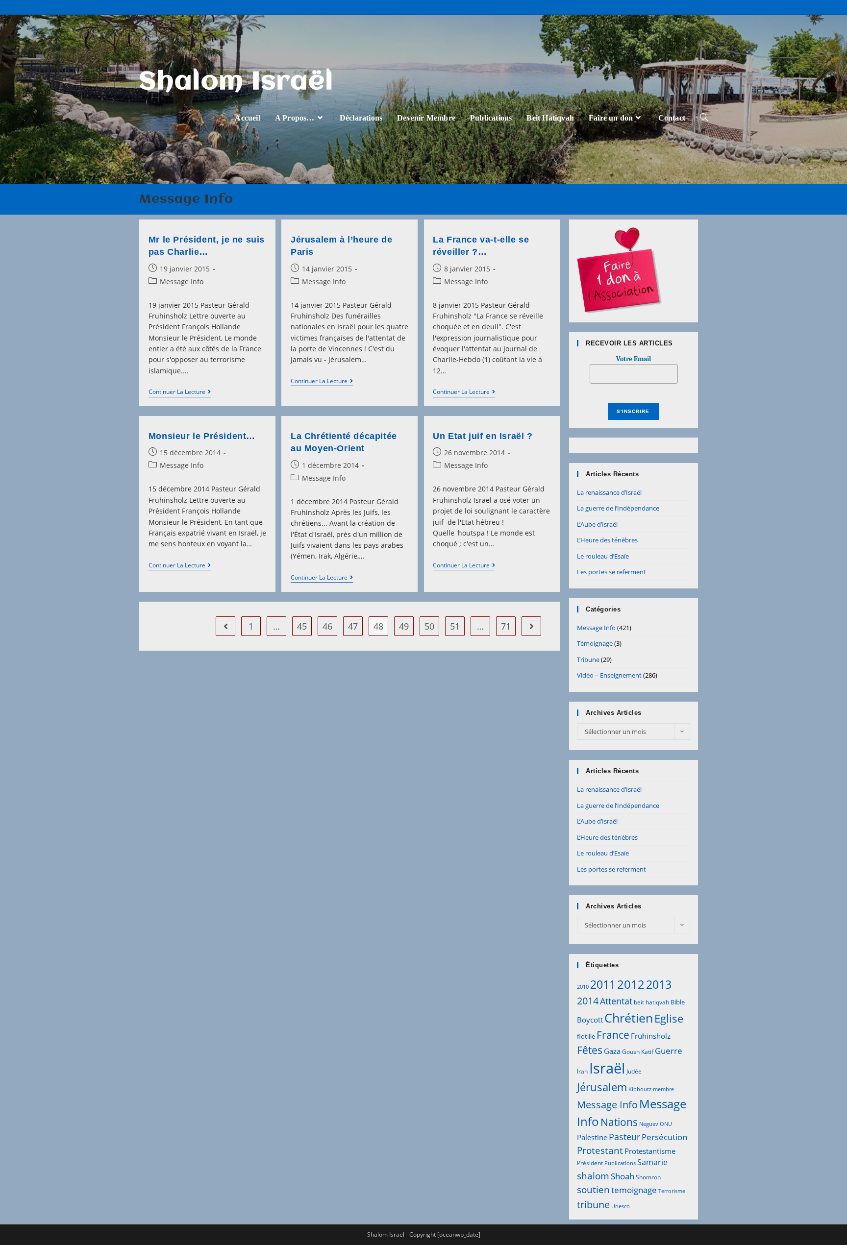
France (613, 1034)
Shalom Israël (236, 82)
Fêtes (589, 1050)
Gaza (612, 1051)
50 (429, 626)
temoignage (634, 1190)
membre (663, 1089)
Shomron (648, 1177)
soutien (593, 1189)
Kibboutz (639, 1089)
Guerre (668, 1050)
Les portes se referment (611, 571)
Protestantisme (649, 1151)
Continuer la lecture (180, 393)
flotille (586, 1036)
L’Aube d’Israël (597, 524)
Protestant (600, 1150)
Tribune (588, 659)
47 (353, 626)
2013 (659, 984)
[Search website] (704, 118)
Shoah (622, 1176)
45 (302, 626)
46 (327, 626)
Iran (582, 1071)
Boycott (590, 1020)
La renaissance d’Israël (609, 492)
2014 (587, 1000)
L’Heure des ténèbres (607, 540)
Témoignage (595, 643)
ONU (666, 1124)
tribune (593, 1204)
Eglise (668, 1018)
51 (455, 626)
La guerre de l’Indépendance (618, 508)
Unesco (620, 1206)
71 (506, 626)
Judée (634, 1071)
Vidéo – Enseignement (609, 675)
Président (590, 1163)
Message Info (181, 281)
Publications (620, 1163)
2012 (631, 984)
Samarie (652, 1162)
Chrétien (628, 1017)
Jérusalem (602, 1087)
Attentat (616, 1001)
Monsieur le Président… (202, 436)
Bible (678, 1002)
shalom (593, 1175)
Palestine (592, 1137)
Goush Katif (637, 1052)
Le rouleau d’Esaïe (603, 556)
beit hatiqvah (651, 1002)
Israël (607, 1068)
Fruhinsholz (651, 1036)
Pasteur (624, 1137)
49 (404, 626)
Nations (619, 1122)
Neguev (648, 1124)
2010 (583, 986)
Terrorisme (671, 1191)
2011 (603, 984)
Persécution (664, 1137)
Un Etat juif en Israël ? (482, 436)
